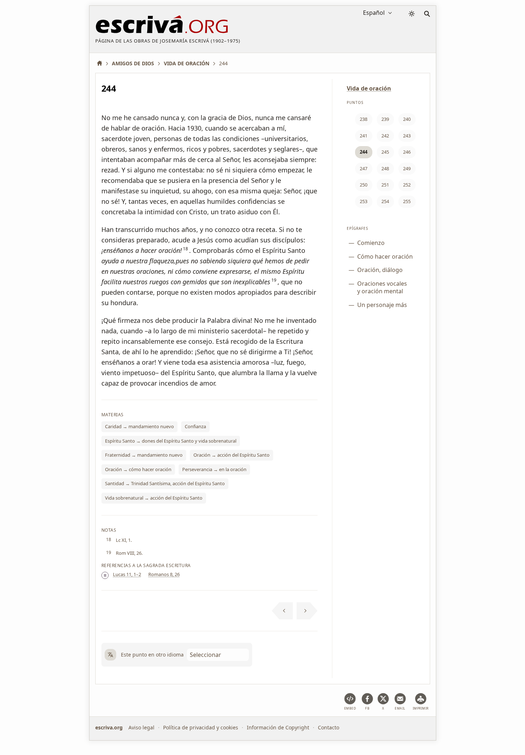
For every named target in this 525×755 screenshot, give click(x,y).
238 (363, 119)
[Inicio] (102, 63)
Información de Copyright (278, 727)
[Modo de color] (412, 13)
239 (385, 119)
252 (407, 184)
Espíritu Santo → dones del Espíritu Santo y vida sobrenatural (170, 441)
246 (407, 152)
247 (363, 168)
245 (385, 152)
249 (407, 168)
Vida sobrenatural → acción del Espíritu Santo (153, 498)
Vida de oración (369, 88)
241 (363, 135)
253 (363, 201)
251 (385, 184)
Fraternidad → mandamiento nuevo (144, 455)
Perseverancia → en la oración (214, 469)
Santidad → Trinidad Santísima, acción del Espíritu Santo (165, 483)
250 (363, 184)
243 (407, 135)
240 (407, 119)
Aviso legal (141, 727)
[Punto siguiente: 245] (307, 610)
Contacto (328, 727)
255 (407, 201)
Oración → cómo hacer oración (138, 469)
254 (385, 201)
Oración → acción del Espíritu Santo (231, 455)
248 (385, 168)
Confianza (195, 426)
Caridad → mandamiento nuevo (139, 426)
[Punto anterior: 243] (282, 610)
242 (385, 135)
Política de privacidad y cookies (200, 727)
